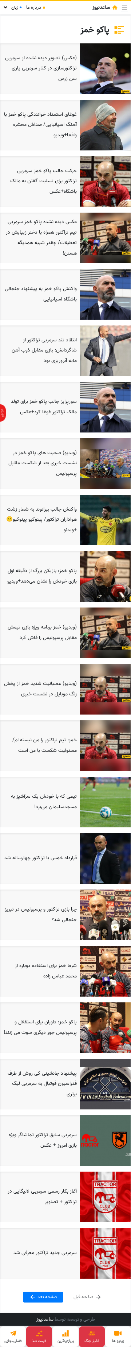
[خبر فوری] (3, 413)
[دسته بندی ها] (124, 8)
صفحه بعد (46, 1297)
